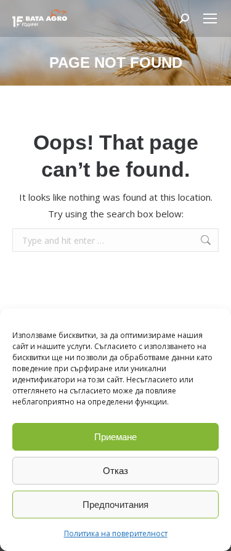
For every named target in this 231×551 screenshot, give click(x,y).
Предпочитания (115, 504)
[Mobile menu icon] (210, 18)
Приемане (115, 437)
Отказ (115, 470)
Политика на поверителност (116, 533)
